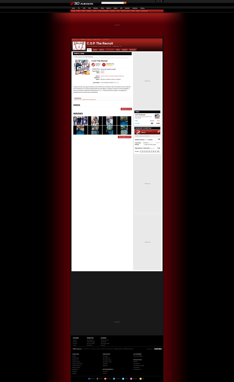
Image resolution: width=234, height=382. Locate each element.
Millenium (105, 365)
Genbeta (74, 371)
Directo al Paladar (138, 356)
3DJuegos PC (106, 358)
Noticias (135, 8)
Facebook (118, 378)
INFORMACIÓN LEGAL (128, 349)
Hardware (112, 11)
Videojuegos (83, 39)
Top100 (133, 11)
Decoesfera (136, 367)
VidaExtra (105, 363)
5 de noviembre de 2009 (105, 46)
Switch (115, 8)
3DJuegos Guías (107, 360)
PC (79, 8)
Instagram (135, 378)
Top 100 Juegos (91, 343)
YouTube (109, 378)
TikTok (100, 378)
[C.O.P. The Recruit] (79, 45)
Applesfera (75, 369)
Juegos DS (89, 39)
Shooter (116, 76)
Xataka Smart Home (77, 363)
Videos (142, 8)
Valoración (89, 345)
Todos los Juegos (125, 11)
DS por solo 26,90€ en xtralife (108, 69)
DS (78, 39)
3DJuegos (74, 39)
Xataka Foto (75, 360)
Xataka (74, 356)
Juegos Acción (96, 39)
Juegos (76, 349)
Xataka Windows (76, 365)
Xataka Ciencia (76, 367)
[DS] (138, 11)
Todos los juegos (91, 341)
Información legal (105, 343)
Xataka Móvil (75, 358)
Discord (92, 378)
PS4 (89, 8)
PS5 (84, 8)
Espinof (105, 373)
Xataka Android (76, 361)
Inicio (73, 8)
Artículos (75, 343)
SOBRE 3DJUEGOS (118, 349)
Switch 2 (108, 8)
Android (127, 8)
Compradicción (137, 369)
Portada (73, 11)
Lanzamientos (144, 11)
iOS (121, 8)
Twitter (126, 378)
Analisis (98, 64)
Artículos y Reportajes (103, 11)
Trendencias (136, 363)
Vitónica (135, 361)
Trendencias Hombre (138, 365)
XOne (102, 8)
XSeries (96, 8)
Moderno (121, 76)
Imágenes (89, 11)
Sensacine (105, 371)
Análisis (95, 11)
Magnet (74, 373)
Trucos (118, 11)
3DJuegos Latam (107, 361)
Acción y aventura (109, 76)
